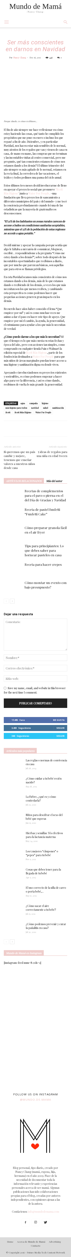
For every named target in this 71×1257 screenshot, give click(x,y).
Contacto (35, 1245)
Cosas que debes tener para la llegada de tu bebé (43, 871)
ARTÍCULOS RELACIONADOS (24, 481)
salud (45, 407)
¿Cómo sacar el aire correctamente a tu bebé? (41, 907)
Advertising (55, 1241)
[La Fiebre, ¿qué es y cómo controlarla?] (13, 801)
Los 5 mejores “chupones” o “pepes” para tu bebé (42, 853)
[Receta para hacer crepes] (13, 568)
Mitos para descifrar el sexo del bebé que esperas (44, 816)
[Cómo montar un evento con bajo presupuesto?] (13, 587)
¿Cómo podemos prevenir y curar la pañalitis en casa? (46, 926)
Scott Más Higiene (36, 352)
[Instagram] (35, 1222)
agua (22, 403)
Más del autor (54, 481)
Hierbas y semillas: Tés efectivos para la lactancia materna (44, 835)
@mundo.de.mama (35, 1099)
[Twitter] (45, 1222)
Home (10, 1241)
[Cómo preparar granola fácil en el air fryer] (13, 532)
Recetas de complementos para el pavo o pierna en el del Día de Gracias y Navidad (45, 495)
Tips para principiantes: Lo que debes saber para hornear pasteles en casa (44, 550)
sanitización (58, 407)
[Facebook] (25, 1222)
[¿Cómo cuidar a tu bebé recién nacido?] (13, 783)
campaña (33, 403)
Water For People (43, 356)
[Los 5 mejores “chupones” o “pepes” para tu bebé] (11, 856)
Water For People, (39, 193)
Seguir (60, 727)
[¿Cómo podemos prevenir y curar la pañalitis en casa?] (13, 928)
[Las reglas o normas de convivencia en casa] (13, 765)
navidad (35, 407)
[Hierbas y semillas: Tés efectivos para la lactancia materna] (13, 837)
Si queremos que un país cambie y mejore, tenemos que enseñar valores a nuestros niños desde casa (19, 460)
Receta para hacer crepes (43, 564)
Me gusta (59, 720)
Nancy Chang (19, 57)
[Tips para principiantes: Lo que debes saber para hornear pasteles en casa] (13, 550)
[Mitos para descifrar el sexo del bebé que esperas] (13, 817)
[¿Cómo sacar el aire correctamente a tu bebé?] (13, 909)
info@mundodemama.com (43, 1211)
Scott (7, 412)
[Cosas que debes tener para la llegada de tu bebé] (8, 874)
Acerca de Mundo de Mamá (31, 1241)
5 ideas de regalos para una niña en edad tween (52, 454)
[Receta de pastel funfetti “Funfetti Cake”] (13, 513)
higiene (45, 403)
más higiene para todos (16, 407)
